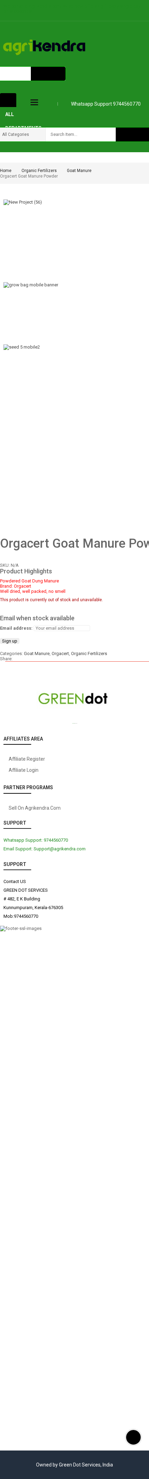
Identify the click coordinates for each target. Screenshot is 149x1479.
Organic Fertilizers (39, 170)
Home (5, 170)
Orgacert (60, 653)
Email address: (16, 628)
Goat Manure (79, 170)
